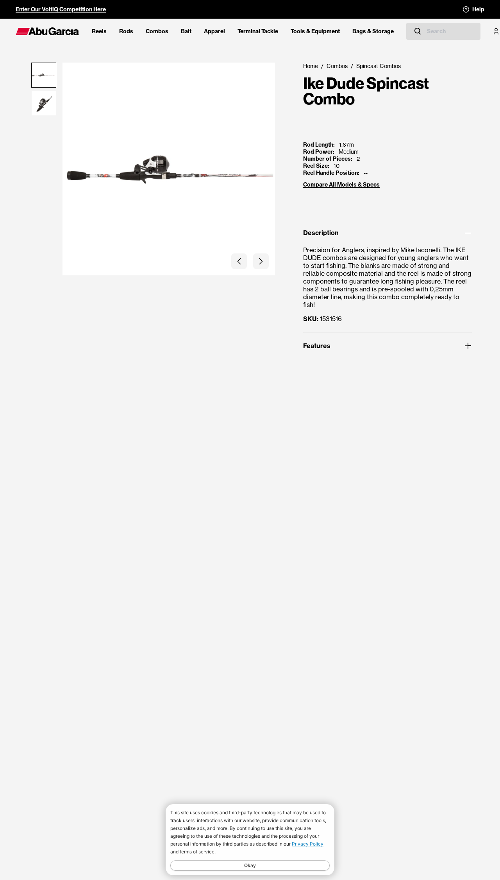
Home (310, 66)
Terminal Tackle (258, 31)
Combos (157, 31)
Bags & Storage (373, 31)
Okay (250, 865)
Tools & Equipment (315, 31)
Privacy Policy (307, 844)
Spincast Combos (378, 66)
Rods (126, 31)
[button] (239, 261)
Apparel (214, 31)
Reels (99, 31)
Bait (186, 31)
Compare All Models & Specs (341, 184)
